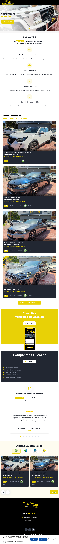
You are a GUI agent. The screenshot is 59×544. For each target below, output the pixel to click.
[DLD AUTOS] (8, 2)
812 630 (29, 513)
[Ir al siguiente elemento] (8, 492)
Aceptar (34, 539)
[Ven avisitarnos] (29, 18)
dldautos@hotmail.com (30, 517)
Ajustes (52, 539)
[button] (26, 28)
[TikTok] (33, 529)
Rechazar (43, 539)
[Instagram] (29, 529)
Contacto (5, 21)
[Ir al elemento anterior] (3, 492)
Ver (53, 492)
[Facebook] (26, 529)
